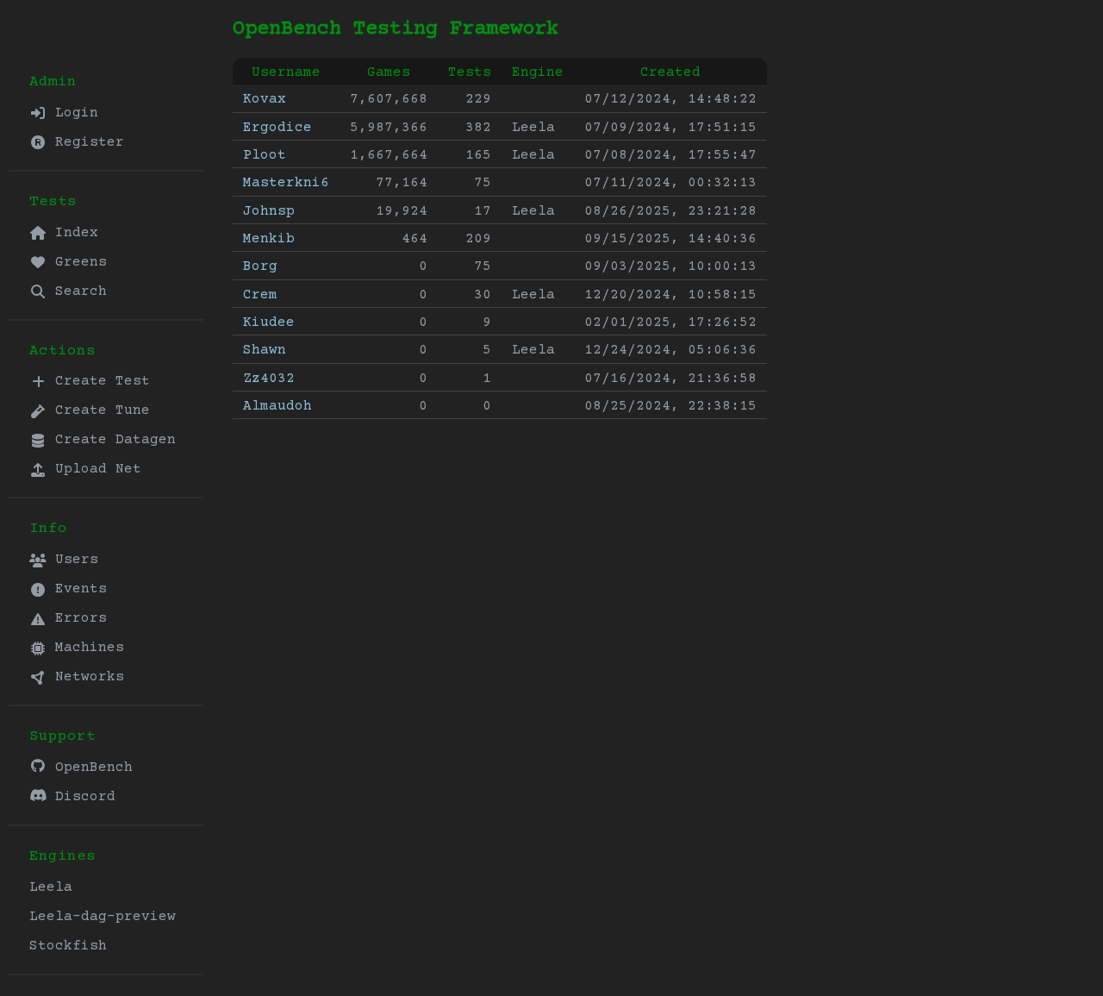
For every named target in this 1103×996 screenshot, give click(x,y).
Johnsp (269, 211)
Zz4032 (269, 378)
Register (85, 142)
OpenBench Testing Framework (395, 29)
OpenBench (90, 767)
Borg (260, 266)
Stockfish (68, 946)
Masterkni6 (286, 183)
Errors (77, 618)
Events (77, 589)
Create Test (98, 381)
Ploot (264, 155)
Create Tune (98, 410)
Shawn (264, 350)
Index (72, 233)
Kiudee (269, 322)
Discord (81, 797)
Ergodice (277, 127)
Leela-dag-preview (102, 916)
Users (72, 559)
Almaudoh (277, 406)
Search (77, 291)
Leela (50, 887)
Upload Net (94, 469)
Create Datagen (111, 440)
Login (72, 113)
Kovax (264, 99)
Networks (85, 677)
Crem (260, 295)
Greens (77, 262)
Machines (85, 647)
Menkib (269, 239)
